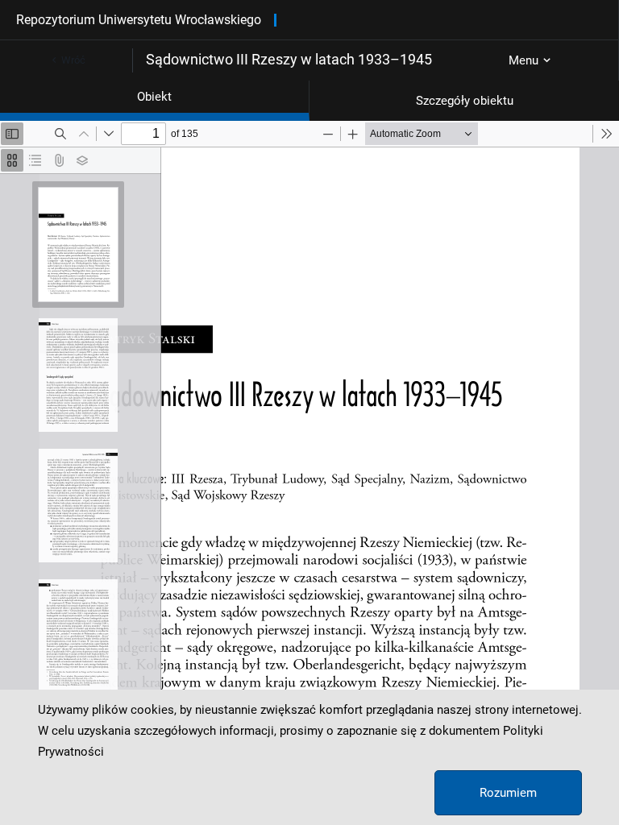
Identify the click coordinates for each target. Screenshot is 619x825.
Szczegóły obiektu (464, 100)
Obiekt (154, 96)
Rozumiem (508, 793)
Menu (523, 60)
